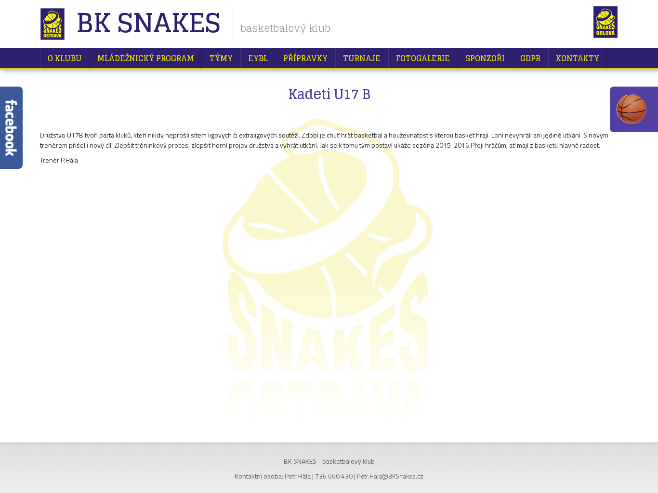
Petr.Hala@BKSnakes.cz (390, 476)
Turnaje (362, 58)
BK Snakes (148, 23)
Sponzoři (485, 58)
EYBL (258, 58)
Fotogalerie (423, 58)
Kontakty (577, 58)
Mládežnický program (145, 58)
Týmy (221, 58)
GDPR (530, 58)
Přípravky (305, 58)
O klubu (65, 58)
